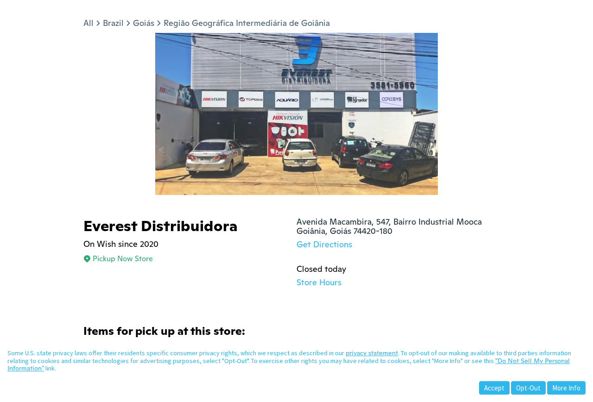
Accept (494, 387)
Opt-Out (528, 387)
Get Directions (324, 244)
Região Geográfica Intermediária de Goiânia (247, 23)
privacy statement (372, 353)
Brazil (113, 23)
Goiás (143, 23)
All (88, 23)
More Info (566, 387)
